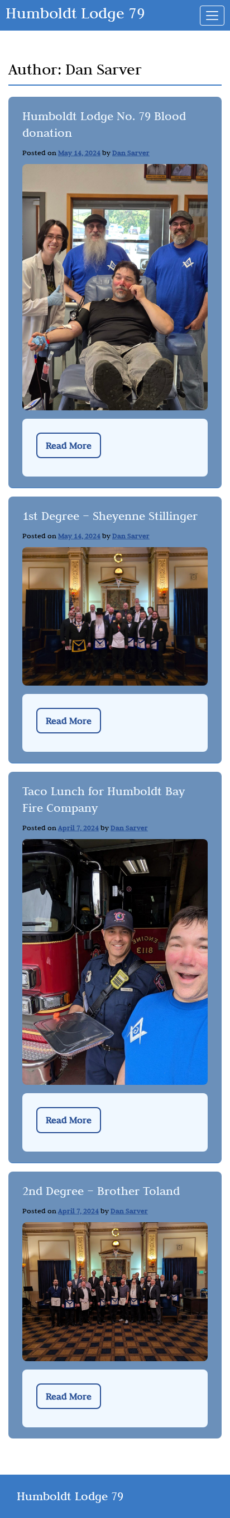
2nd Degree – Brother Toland (101, 1190)
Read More (69, 445)
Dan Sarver (131, 152)
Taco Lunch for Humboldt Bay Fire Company (103, 799)
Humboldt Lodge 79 (75, 12)
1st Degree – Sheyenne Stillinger (110, 515)
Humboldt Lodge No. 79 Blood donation (104, 124)
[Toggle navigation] (212, 16)
